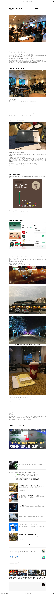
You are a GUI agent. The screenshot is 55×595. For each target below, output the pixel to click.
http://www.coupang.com (13, 548)
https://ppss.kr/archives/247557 (34, 458)
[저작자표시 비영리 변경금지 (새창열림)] (19, 562)
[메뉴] (2, 2)
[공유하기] (12, 562)
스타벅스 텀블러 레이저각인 (14, 556)
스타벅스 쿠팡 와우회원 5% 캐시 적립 (16, 550)
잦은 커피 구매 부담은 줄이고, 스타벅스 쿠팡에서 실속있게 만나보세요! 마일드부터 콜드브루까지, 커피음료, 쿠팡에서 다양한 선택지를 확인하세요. (24, 552)
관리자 (30, 593)
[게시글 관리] (13, 562)
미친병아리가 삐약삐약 (27, 1)
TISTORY (28, 593)
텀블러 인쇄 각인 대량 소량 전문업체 (15, 557)
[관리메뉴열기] (53, 593)
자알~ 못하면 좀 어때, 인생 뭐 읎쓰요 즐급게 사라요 (16, 585)
